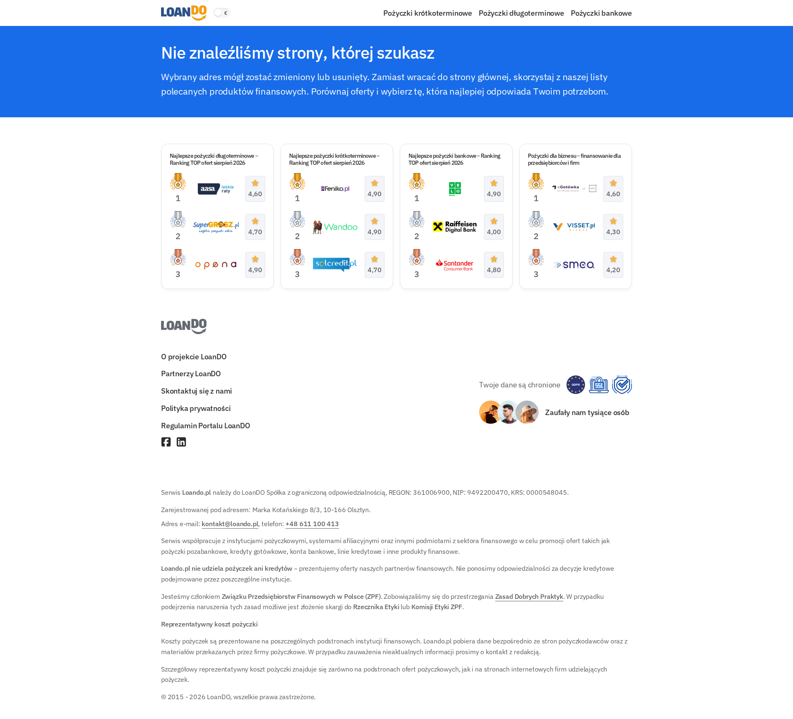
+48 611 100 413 (312, 523)
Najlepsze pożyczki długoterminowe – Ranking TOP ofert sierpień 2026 (214, 159)
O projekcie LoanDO (194, 356)
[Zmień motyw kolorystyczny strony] (221, 13)
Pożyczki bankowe (601, 13)
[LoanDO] (184, 13)
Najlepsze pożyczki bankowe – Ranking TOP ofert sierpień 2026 (454, 159)
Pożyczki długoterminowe (521, 13)
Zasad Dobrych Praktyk (529, 596)
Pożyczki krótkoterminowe (427, 13)
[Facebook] (166, 443)
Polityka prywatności (195, 408)
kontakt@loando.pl (230, 523)
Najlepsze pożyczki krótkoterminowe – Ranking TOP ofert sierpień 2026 (334, 159)
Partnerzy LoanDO (191, 373)
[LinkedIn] (181, 443)
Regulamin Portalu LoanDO (205, 425)
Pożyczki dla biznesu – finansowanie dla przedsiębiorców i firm (574, 159)
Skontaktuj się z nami (196, 391)
